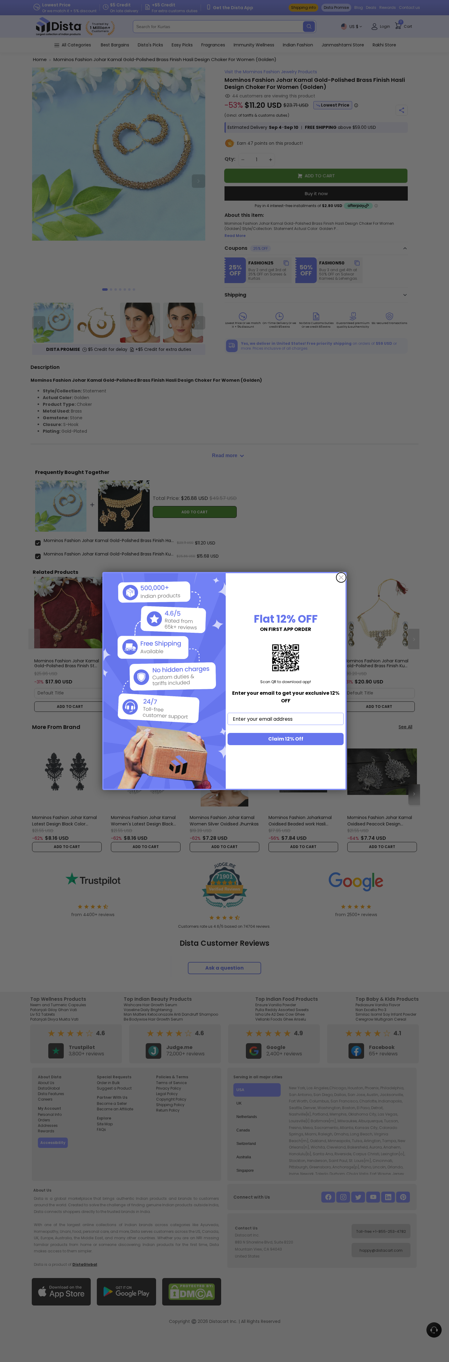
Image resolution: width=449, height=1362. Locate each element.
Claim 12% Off (285, 738)
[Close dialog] (341, 577)
